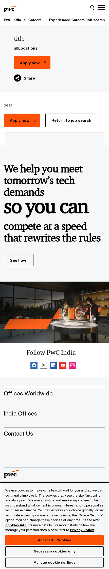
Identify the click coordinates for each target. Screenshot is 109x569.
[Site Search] (92, 7)
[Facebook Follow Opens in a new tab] (34, 366)
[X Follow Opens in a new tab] (43, 366)
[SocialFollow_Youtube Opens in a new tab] (62, 366)
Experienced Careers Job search (77, 20)
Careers (35, 20)
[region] (54, 525)
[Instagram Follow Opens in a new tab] (72, 366)
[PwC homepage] (10, 7)
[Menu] (101, 7)
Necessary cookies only (54, 551)
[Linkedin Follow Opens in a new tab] (53, 366)
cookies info (16, 525)
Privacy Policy (82, 530)
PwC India (12, 20)
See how (18, 260)
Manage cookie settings (54, 562)
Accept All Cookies (54, 540)
